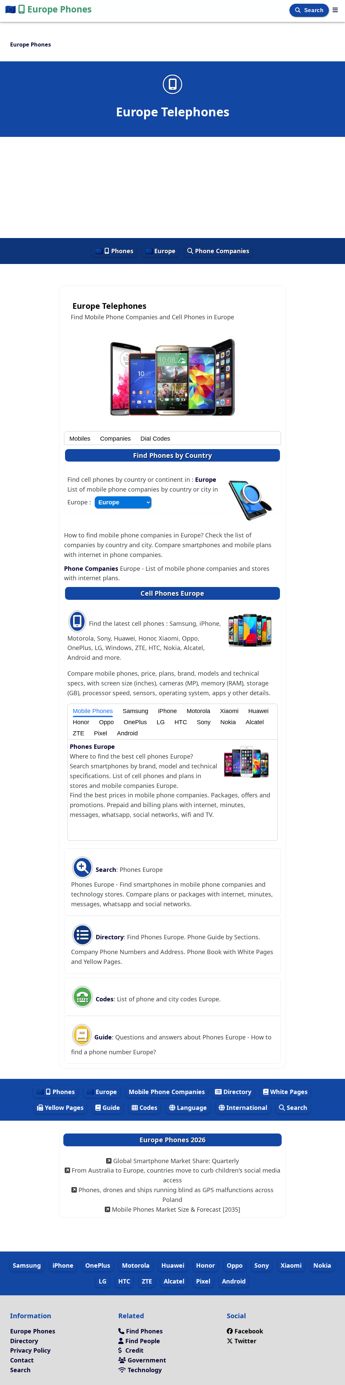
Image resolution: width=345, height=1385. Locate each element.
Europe (205, 479)
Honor (81, 722)
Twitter (245, 1341)
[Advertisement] (172, 187)
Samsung (135, 711)
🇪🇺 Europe (160, 251)
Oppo (106, 722)
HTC (181, 722)
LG (161, 722)
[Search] (298, 10)
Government (146, 1360)
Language (191, 1107)
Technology (144, 1370)
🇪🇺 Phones (114, 251)
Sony (204, 722)
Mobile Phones (93, 711)
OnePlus (135, 722)
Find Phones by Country (172, 455)
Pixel (100, 733)
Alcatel (255, 722)
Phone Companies (221, 251)
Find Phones (143, 1331)
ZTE (78, 733)
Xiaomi (229, 711)
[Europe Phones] (335, 10)
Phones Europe (92, 746)
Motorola (198, 711)
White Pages (288, 1092)
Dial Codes (155, 438)
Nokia (228, 722)
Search (314, 10)
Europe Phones (48, 9)
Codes (104, 999)
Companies (115, 438)
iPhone (167, 711)
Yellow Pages (63, 1107)
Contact (22, 1360)
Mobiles (79, 438)
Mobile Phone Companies (167, 1092)
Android (127, 733)
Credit (134, 1350)
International (246, 1107)
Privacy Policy (30, 1350)
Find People (142, 1341)
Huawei (258, 711)
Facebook (249, 1331)
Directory (109, 937)
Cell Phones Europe (172, 593)
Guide (102, 1037)
